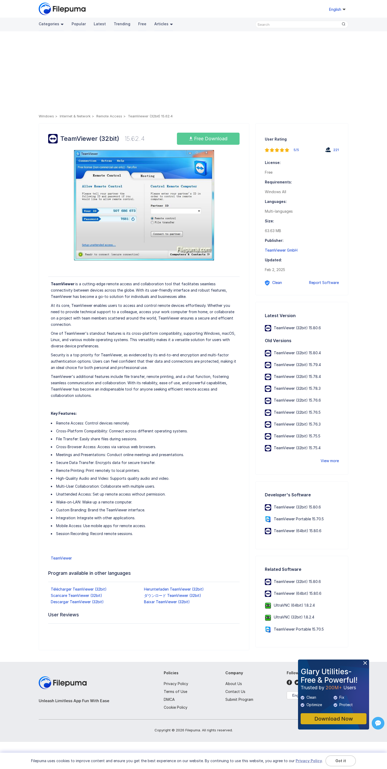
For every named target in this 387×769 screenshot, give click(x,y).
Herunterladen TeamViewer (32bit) (174, 589)
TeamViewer (61, 558)
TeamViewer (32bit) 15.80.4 (297, 353)
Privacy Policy (176, 683)
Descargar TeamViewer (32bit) (77, 602)
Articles (161, 24)
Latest (100, 24)
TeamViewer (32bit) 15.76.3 (297, 424)
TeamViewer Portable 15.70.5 (299, 519)
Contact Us (235, 691)
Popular (79, 24)
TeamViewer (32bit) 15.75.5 (297, 436)
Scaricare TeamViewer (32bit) (76, 595)
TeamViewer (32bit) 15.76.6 (297, 400)
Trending (122, 24)
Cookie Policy (175, 707)
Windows (46, 116)
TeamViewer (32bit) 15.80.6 (297, 328)
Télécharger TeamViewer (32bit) (79, 589)
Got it (340, 760)
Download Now (333, 719)
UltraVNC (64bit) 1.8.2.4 (294, 605)
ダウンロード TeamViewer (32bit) (172, 595)
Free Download (210, 138)
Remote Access (109, 116)
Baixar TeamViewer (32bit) (167, 602)
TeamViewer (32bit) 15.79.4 (297, 364)
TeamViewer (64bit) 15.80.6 (297, 530)
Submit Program (239, 699)
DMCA (169, 699)
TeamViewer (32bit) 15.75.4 (297, 448)
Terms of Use (175, 691)
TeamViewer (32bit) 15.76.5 (297, 412)
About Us (233, 683)
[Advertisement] (193, 73)
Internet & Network (75, 116)
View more (330, 460)
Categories (49, 24)
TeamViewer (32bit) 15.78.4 (297, 376)
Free (142, 24)
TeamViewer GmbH (281, 250)
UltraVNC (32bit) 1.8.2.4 (294, 617)
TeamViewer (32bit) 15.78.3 (297, 388)
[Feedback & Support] (378, 723)
